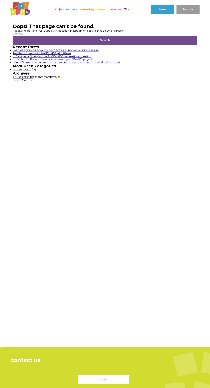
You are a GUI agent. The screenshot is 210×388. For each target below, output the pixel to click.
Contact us (114, 9)
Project (59, 9)
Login (162, 9)
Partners (71, 9)
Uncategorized (22, 69)
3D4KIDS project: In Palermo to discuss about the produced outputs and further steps (66, 62)
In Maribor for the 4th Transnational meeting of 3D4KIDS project (52, 59)
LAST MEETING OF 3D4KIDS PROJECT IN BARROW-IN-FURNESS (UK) (56, 50)
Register (188, 9)
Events (101, 9)
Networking (87, 9)
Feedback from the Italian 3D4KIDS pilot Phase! (42, 53)
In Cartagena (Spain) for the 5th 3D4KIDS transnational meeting (52, 56)
